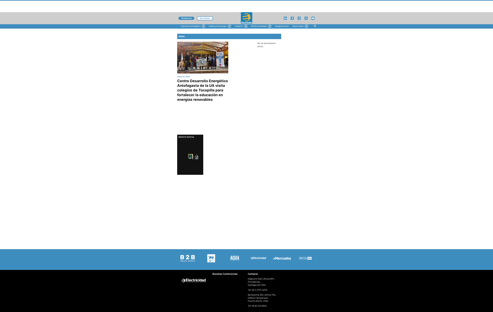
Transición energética (191, 26)
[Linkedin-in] (285, 18)
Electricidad (298, 26)
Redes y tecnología (217, 26)
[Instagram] (299, 18)
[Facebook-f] (292, 18)
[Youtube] (313, 18)
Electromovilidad (259, 26)
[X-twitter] (306, 18)
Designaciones (282, 26)
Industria (239, 26)
